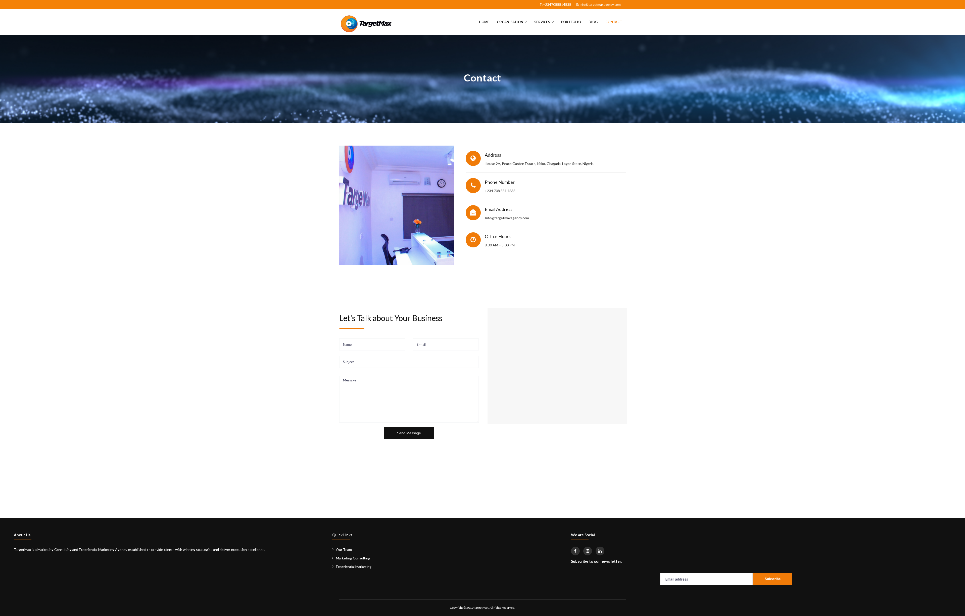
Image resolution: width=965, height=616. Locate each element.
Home (484, 22)
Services (542, 22)
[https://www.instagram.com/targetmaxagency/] (587, 551)
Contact (613, 22)
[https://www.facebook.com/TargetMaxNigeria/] (575, 551)
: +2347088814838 (555, 5)
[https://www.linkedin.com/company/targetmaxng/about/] (600, 551)
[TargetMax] (366, 23)
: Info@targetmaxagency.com (598, 5)
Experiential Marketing (353, 566)
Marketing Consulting (353, 558)
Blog (593, 22)
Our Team (344, 549)
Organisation (510, 22)
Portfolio (571, 22)
